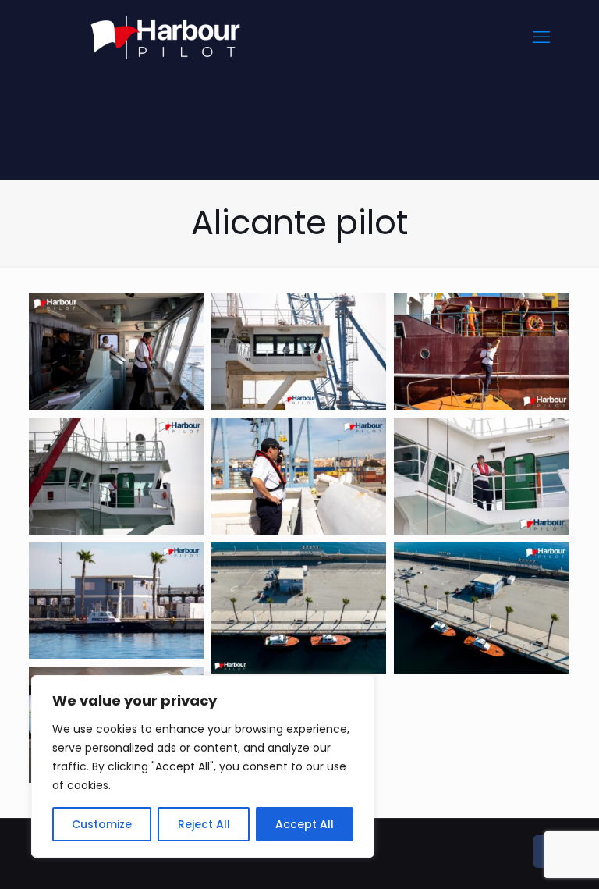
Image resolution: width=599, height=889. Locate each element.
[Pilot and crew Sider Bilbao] (116, 351)
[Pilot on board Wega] (481, 476)
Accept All (304, 824)
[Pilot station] (116, 600)
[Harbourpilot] (165, 37)
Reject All (204, 824)
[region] (202, 766)
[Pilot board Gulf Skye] (481, 351)
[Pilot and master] (298, 351)
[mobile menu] (541, 37)
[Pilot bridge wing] (298, 476)
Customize (102, 824)
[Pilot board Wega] (116, 476)
